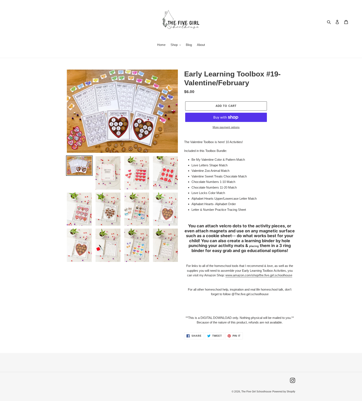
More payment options (226, 127)
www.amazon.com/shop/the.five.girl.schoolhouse (258, 275)
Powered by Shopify (283, 391)
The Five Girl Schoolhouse (256, 391)
